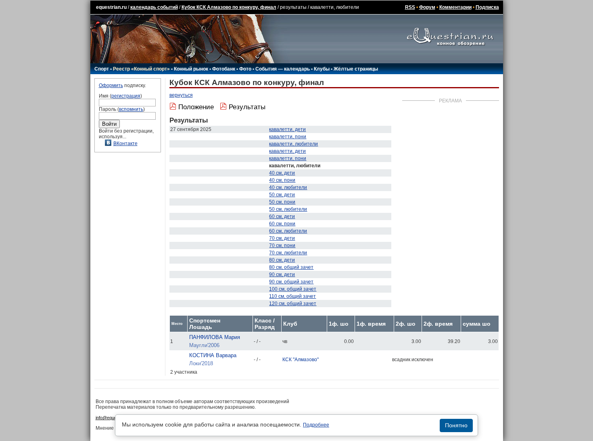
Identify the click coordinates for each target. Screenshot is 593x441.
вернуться (181, 95)
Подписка (487, 7)
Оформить (111, 85)
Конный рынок (191, 69)
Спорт (101, 69)
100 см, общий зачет (292, 289)
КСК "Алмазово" (300, 359)
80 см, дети (282, 260)
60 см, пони (282, 224)
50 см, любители (288, 209)
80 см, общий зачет (291, 267)
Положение (196, 107)
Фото (245, 69)
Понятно (456, 425)
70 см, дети (282, 238)
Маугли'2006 (204, 345)
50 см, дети (282, 195)
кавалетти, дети (287, 129)
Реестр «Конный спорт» (141, 69)
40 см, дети (282, 173)
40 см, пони (282, 180)
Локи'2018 (201, 363)
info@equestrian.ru (114, 417)
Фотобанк (223, 69)
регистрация (125, 96)
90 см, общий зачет (291, 282)
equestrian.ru (111, 7)
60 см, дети (282, 216)
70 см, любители (288, 253)
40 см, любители (288, 187)
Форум (427, 7)
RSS (410, 7)
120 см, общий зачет (292, 303)
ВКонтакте (125, 143)
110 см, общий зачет (292, 296)
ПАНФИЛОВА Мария (214, 337)
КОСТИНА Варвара (212, 355)
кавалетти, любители (293, 144)
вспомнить (131, 109)
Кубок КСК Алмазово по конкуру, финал (229, 7)
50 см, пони (282, 202)
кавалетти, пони (287, 136)
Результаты (247, 107)
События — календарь (282, 69)
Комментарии (455, 7)
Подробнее (316, 425)
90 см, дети (282, 274)
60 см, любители (288, 231)
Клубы (322, 69)
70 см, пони (282, 245)
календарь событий (154, 7)
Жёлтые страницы (356, 69)
